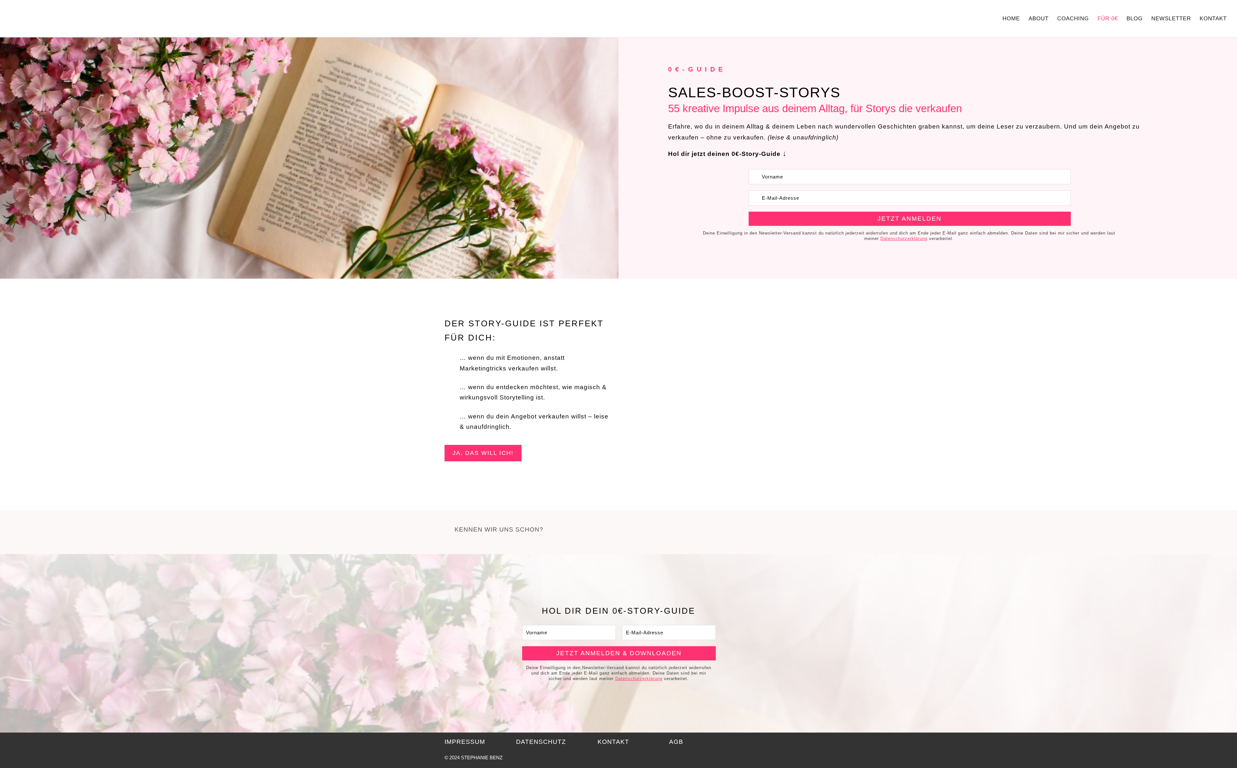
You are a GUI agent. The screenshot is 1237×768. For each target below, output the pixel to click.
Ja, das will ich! (483, 453)
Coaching (1073, 19)
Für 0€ (1108, 19)
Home (1011, 19)
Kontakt (1213, 19)
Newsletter (1171, 19)
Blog (1135, 19)
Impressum (465, 741)
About (1039, 19)
